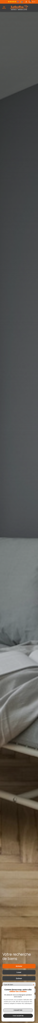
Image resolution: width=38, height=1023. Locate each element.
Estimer (19, 978)
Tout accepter (18, 1016)
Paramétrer (18, 1010)
